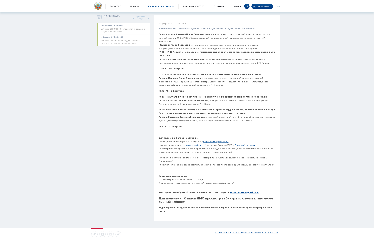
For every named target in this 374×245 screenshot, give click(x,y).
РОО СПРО (115, 6)
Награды (237, 6)
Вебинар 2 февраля (245, 145)
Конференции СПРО (194, 6)
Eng (278, 6)
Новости (134, 6)
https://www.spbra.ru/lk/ (215, 141)
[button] (134, 18)
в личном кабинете (193, 145)
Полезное (218, 6)
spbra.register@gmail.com (244, 192)
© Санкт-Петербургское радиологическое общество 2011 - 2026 (246, 232)
